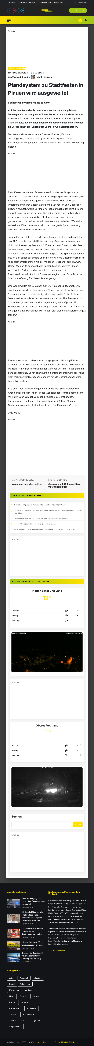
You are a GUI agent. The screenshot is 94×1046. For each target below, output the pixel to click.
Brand (12, 984)
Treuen (12, 1020)
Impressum (12, 2)
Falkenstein (25, 984)
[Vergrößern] (79, 635)
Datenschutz (32, 2)
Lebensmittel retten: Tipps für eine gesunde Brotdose (35, 524)
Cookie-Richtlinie (45, 2)
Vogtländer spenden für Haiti (26, 484)
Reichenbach (15, 1008)
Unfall (23, 1020)
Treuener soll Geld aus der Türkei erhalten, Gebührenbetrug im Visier (41, 518)
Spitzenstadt (28, 1014)
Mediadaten (58, 2)
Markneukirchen (32, 990)
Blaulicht (38, 978)
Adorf (11, 978)
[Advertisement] (47, 49)
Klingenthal (14, 990)
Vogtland (36, 1020)
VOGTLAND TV (77, 10)
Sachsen (13, 1014)
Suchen (16, 816)
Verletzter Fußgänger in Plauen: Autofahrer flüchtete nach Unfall (39, 505)
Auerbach (24, 978)
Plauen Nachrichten (17, 68)
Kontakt (22, 2)
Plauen (36, 996)
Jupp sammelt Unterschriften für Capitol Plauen (64, 485)
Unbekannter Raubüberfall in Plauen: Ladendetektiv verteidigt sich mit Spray (44, 529)
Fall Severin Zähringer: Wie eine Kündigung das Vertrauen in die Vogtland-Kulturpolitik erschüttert (48, 511)
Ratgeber (25, 1002)
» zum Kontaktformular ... (57, 950)
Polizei (12, 1002)
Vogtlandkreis (15, 1026)
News (11, 996)
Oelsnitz (23, 996)
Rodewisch (31, 1008)
